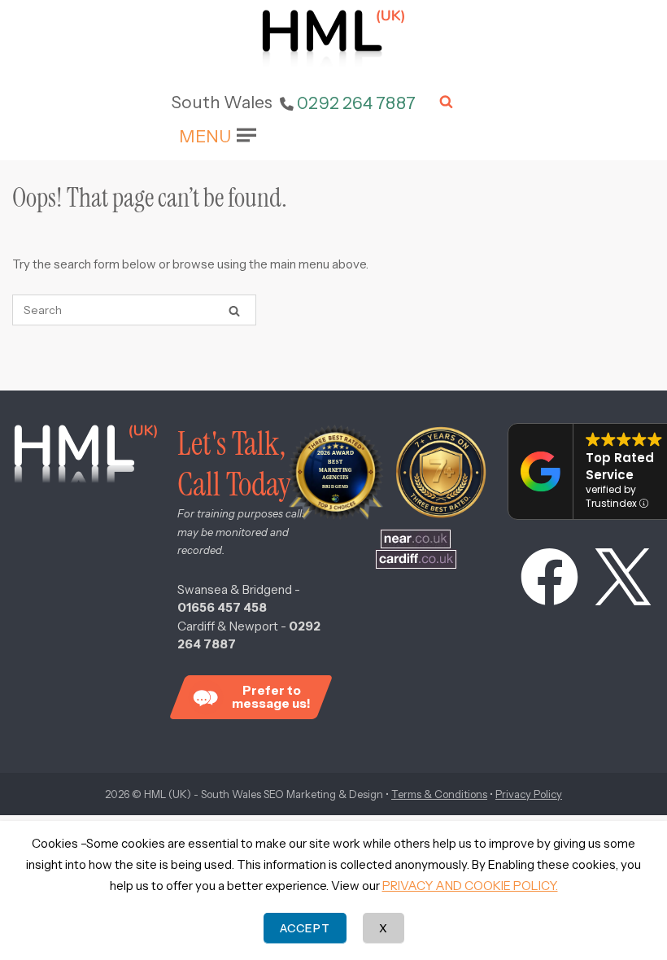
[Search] (234, 310)
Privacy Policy (528, 794)
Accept (305, 928)
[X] (615, 580)
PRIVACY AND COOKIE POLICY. (470, 885)
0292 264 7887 (356, 103)
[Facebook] (542, 580)
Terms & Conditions (439, 794)
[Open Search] (446, 102)
